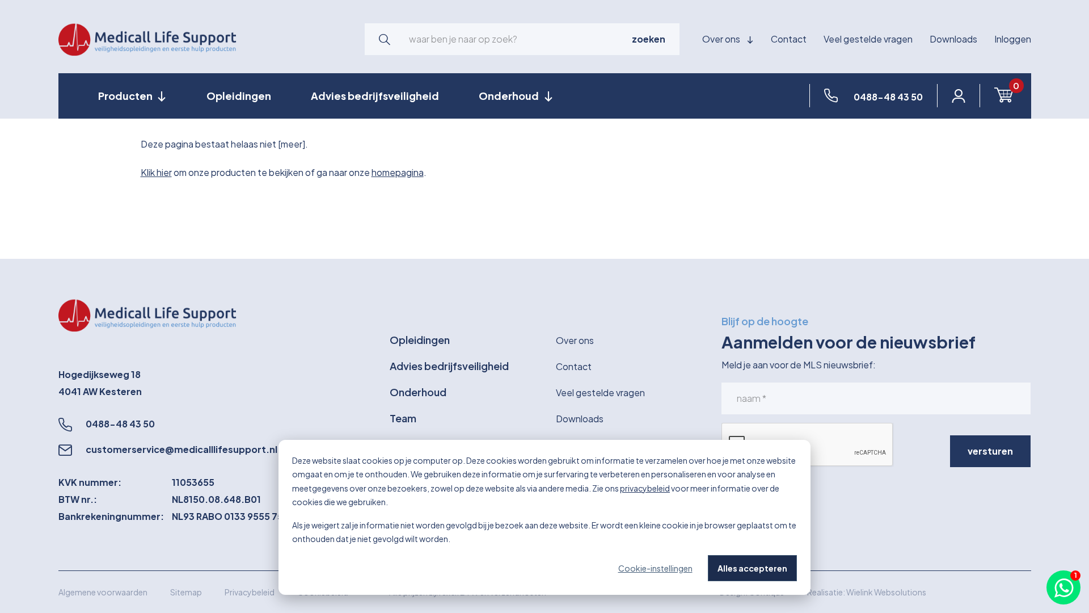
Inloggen (1012, 39)
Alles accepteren (752, 568)
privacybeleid (645, 488)
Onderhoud (418, 391)
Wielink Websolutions (886, 592)
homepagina (398, 172)
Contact (789, 39)
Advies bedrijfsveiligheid (375, 95)
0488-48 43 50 (120, 424)
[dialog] (544, 517)
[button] (384, 39)
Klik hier (156, 172)
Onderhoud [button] (510, 95)
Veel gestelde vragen (868, 39)
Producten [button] (126, 95)
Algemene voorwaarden (102, 592)
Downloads (953, 39)
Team (403, 418)
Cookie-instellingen (655, 568)
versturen (990, 451)
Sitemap (186, 592)
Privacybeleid (250, 592)
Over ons (722, 39)
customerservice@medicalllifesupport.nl (181, 449)
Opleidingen (238, 95)
